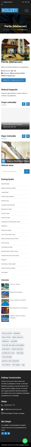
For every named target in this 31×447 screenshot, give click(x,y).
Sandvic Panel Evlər (17, 349)
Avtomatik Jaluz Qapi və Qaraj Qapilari (13, 345)
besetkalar (14, 341)
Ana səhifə (7, 29)
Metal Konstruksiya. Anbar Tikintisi (9, 238)
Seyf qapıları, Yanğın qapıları (8, 264)
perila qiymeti (6, 349)
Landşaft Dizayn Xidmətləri (8, 205)
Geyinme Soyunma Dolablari (8, 268)
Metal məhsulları (5, 184)
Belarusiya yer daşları (6, 209)
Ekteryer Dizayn (5, 200)
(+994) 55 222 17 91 (9, 405)
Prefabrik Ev (4, 226)
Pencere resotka (7, 333)
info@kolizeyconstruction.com (12, 409)
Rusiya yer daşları (5, 217)
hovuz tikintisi (6, 365)
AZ (23, 2)
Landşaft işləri (4, 192)
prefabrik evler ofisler (8, 353)
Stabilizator (5, 341)
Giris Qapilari (4, 272)
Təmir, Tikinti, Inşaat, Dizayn (8, 234)
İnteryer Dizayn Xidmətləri (7, 196)
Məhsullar (13, 29)
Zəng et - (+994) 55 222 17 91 (13, 80)
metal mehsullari (7, 357)
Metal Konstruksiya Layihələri (8, 188)
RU (28, 2)
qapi (23, 365)
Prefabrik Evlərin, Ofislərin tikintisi (9, 251)
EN (26, 2)
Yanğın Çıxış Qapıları (6, 230)
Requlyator (4, 259)
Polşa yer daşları (5, 213)
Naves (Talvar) (6, 337)
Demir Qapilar (16, 365)
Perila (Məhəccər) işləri (6, 247)
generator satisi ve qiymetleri (10, 361)
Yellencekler (20, 353)
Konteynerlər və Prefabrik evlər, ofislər (10, 221)
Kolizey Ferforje (5, 243)
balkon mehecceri (18, 337)
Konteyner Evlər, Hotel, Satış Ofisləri (10, 255)
